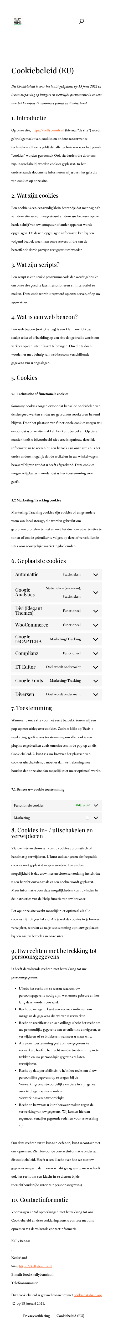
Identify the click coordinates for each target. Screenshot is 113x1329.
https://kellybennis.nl (48, 130)
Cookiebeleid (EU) (70, 1315)
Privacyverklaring (36, 1315)
